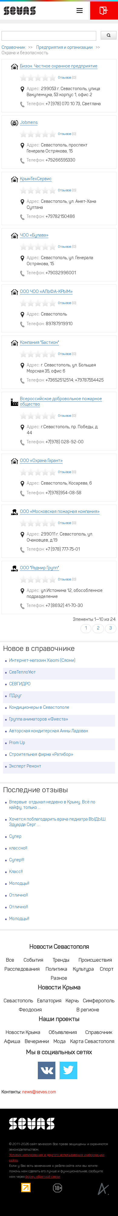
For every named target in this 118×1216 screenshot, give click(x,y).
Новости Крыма (23, 1032)
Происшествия (95, 960)
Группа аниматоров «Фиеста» (38, 719)
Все (10, 960)
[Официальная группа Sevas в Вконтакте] (46, 1070)
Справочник (13, 48)
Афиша (12, 1041)
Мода (60, 1041)
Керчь (72, 1001)
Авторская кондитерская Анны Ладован (48, 731)
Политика (56, 969)
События (33, 960)
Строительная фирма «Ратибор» (41, 755)
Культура (83, 969)
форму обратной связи (42, 1177)
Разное (59, 978)
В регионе (88, 1010)
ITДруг (15, 696)
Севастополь (18, 1001)
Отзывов (64, 78)
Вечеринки (37, 1041)
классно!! (18, 848)
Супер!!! (16, 860)
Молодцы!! (19, 883)
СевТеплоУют (22, 672)
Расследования (22, 969)
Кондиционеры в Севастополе (39, 707)
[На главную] (18, 11)
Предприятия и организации (64, 48)
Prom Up (17, 743)
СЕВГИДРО (20, 684)
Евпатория (49, 1001)
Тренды (61, 960)
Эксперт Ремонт (25, 766)
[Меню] (44, 11)
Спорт (106, 969)
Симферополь (98, 1001)
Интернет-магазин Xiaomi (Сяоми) (42, 660)
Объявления (63, 1032)
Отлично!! (18, 895)
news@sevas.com (39, 1092)
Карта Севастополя (92, 1041)
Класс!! (16, 872)
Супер (15, 836)
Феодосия (30, 1010)
